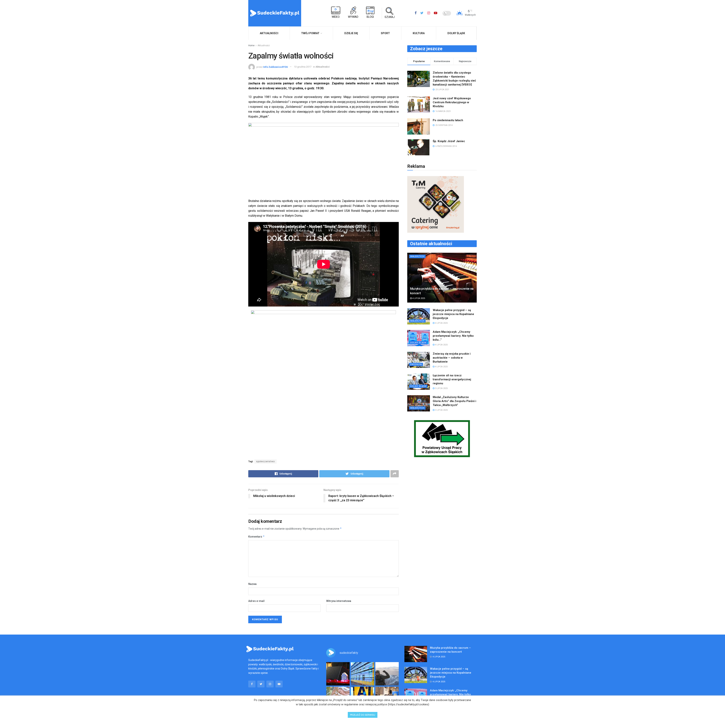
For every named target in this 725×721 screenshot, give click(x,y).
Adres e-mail (256, 600)
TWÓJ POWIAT (310, 33)
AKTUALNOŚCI (269, 33)
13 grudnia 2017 (302, 66)
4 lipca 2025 (418, 298)
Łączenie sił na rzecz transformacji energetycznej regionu (452, 379)
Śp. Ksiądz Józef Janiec (449, 141)
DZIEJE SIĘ (351, 33)
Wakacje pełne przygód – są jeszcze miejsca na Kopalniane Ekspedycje (453, 314)
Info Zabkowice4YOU (275, 66)
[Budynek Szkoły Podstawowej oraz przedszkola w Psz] (362, 674)
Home (251, 45)
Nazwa (252, 583)
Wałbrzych (417, 256)
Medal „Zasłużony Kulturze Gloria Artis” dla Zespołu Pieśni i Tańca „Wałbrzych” (454, 401)
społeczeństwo (265, 461)
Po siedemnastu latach (448, 120)
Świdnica (416, 364)
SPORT (385, 33)
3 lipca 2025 (441, 388)
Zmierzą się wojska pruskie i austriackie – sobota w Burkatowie (451, 357)
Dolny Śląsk (456, 33)
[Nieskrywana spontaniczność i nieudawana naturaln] (338, 674)
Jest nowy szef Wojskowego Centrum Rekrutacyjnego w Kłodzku (452, 102)
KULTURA (419, 33)
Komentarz (256, 536)
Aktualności (264, 45)
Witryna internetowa (338, 600)
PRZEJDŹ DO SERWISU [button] (362, 714)
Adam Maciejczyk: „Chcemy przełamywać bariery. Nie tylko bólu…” (453, 335)
